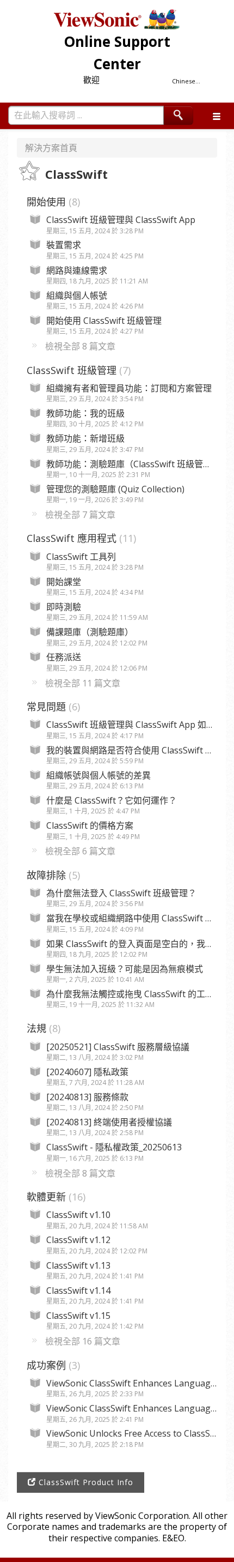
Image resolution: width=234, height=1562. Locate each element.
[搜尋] (178, 115)
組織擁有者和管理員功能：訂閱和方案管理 (129, 388)
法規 (42, 1028)
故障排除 (52, 875)
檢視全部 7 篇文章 (80, 515)
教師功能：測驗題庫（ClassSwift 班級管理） (133, 464)
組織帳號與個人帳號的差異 (98, 775)
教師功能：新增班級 (85, 438)
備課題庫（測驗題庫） (89, 632)
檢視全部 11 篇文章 (82, 683)
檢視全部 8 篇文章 (80, 346)
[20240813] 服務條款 (87, 1097)
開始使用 (52, 201)
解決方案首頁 (51, 148)
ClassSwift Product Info (84, 1482)
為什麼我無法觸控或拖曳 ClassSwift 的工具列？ (138, 994)
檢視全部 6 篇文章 (80, 851)
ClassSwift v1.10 (78, 1215)
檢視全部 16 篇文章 (82, 1341)
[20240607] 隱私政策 (87, 1072)
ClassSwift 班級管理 (77, 370)
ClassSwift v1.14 (78, 1290)
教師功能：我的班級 (85, 413)
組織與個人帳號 (76, 295)
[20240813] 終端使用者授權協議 (109, 1122)
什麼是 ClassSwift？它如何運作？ (111, 800)
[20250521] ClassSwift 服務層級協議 (117, 1047)
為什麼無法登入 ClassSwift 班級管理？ (121, 893)
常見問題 (52, 706)
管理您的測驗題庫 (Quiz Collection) (115, 489)
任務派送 (63, 657)
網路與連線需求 (76, 270)
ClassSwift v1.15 (78, 1316)
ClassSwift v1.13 (78, 1265)
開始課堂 (63, 582)
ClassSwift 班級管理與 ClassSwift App (120, 220)
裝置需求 (63, 245)
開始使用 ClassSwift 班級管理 (104, 321)
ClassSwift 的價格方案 (89, 825)
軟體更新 (55, 1196)
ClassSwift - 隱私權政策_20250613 (114, 1147)
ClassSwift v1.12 (78, 1240)
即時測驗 (63, 607)
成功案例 (52, 1365)
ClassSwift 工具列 (81, 557)
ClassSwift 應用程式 (80, 538)
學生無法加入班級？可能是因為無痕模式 (124, 969)
